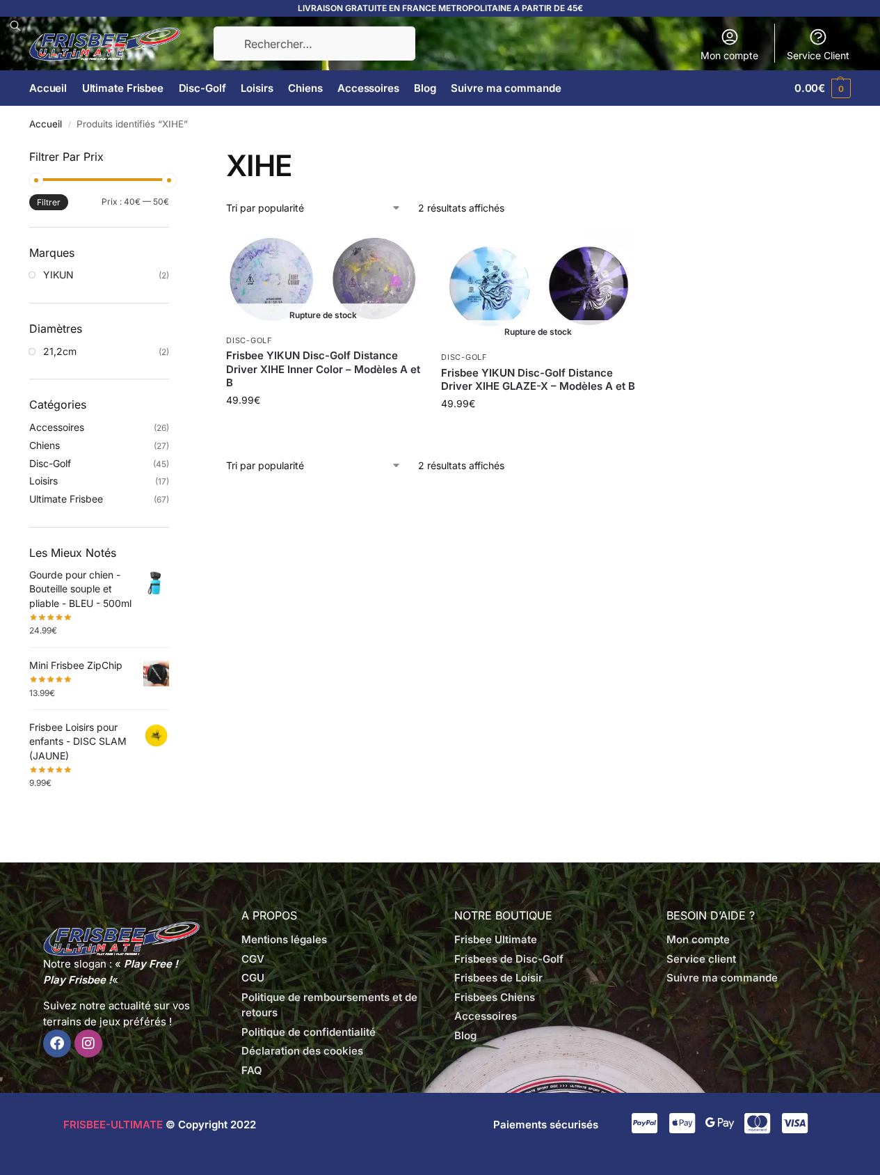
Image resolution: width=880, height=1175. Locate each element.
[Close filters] (173, 156)
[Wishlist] (399, 252)
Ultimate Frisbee (66, 499)
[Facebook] (57, 1043)
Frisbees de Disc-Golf (508, 958)
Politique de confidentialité (308, 1032)
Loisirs (43, 481)
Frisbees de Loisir (498, 977)
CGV (252, 958)
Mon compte (729, 55)
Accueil (45, 123)
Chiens (44, 445)
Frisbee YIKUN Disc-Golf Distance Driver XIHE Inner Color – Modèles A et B (323, 369)
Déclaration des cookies (302, 1050)
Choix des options (323, 429)
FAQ (251, 1070)
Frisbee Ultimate (495, 939)
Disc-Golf (249, 340)
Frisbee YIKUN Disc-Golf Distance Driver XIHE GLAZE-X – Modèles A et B (538, 379)
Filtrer (49, 202)
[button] (822, 88)
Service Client (818, 55)
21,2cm (60, 351)
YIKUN (58, 275)
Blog (465, 1035)
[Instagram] (88, 1043)
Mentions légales (284, 939)
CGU (252, 977)
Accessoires (56, 427)
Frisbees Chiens (494, 997)
